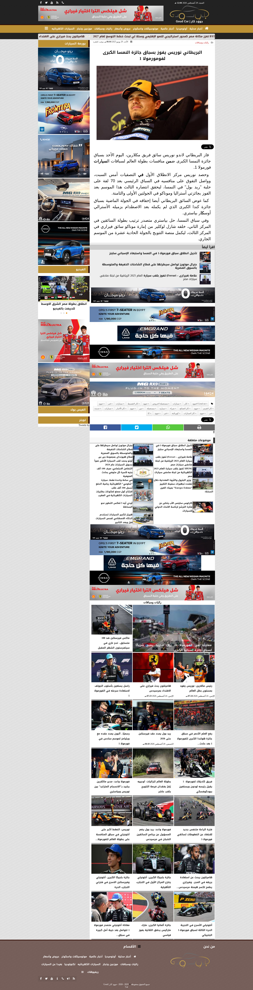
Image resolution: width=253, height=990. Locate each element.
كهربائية (175, 413)
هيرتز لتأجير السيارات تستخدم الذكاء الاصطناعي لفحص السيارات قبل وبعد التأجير (114, 518)
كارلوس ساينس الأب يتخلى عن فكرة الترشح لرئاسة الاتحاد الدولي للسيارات (173, 507)
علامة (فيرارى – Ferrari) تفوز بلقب (174, 275)
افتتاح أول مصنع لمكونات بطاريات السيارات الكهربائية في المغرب (114, 493)
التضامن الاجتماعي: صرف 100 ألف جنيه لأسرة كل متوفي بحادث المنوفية (115, 472)
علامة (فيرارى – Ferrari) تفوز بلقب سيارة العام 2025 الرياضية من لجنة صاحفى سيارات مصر (173, 461)
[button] (66, 313)
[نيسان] (152, 353)
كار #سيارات (189, 413)
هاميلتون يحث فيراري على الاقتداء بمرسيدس (103, 36)
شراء (172, 408)
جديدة (97, 408)
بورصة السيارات (75, 43)
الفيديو (81, 269)
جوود (145, 404)
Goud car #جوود (199, 404)
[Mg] (152, 390)
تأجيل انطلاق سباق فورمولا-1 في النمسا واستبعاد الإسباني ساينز (153, 253)
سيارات (100, 161)
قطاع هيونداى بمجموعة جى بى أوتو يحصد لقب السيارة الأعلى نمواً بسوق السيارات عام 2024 (113, 461)
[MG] (64, 200)
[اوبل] (152, 315)
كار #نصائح (184, 408)
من (168, 161)
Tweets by (84, 425)
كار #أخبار (120, 408)
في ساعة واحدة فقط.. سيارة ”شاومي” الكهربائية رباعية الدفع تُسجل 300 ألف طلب (114, 484)
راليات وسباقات (202, 42)
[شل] (152, 371)
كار (186, 404)
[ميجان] (153, 296)
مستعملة (151, 408)
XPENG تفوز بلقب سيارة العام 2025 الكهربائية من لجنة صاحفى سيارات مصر (173, 472)
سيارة (147, 275)
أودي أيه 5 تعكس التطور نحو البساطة (117, 505)
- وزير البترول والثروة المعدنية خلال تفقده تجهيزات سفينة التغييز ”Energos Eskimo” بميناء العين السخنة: (183, 486)
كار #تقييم (207, 408)
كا (202, 213)
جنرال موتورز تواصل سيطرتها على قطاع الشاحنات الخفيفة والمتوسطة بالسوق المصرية (149, 266)
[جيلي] (166, 334)
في (140, 174)
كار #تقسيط (133, 404)
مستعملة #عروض (160, 404)
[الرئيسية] (206, 28)
